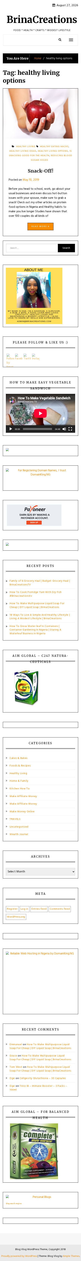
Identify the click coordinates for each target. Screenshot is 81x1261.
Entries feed (39, 909)
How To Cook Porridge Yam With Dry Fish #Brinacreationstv (36, 594)
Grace (13, 1056)
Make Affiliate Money (23, 796)
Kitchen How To (20, 789)
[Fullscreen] (70, 429)
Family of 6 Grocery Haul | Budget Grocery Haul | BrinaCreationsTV (40, 583)
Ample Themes (71, 1256)
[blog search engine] (40, 1198)
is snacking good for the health (40, 153)
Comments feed (60, 909)
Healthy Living (18, 773)
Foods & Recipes (20, 766)
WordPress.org (16, 917)
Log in (24, 909)
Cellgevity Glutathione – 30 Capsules (43, 1078)
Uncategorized (19, 827)
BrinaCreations (42, 20)
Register (12, 909)
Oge (12, 1078)
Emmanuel (16, 1044)
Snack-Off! (40, 171)
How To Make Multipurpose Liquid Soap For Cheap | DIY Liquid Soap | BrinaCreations (37, 605)
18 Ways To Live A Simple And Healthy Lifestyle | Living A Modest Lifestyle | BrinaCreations (40, 617)
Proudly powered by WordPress (19, 1256)
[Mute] (64, 429)
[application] (40, 413)
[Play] (11, 429)
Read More (39, 226)
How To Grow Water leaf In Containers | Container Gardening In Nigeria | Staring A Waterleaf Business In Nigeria (35, 630)
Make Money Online (22, 811)
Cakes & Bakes (19, 758)
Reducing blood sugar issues (51, 158)
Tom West (16, 1067)
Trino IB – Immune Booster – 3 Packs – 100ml (38, 1088)
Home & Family (19, 781)
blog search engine (13, 1203)
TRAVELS (15, 819)
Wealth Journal (19, 834)
